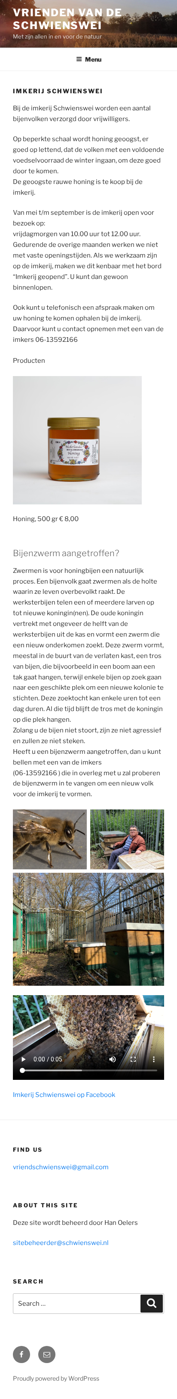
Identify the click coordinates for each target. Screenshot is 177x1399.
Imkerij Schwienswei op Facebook (64, 1095)
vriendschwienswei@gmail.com (61, 1167)
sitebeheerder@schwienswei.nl (61, 1243)
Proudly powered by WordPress (56, 1378)
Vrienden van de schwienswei (67, 19)
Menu (93, 59)
